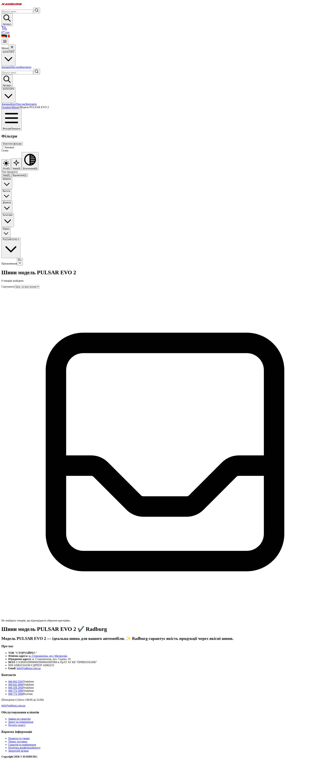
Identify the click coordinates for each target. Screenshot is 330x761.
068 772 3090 (15, 693)
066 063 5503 (15, 681)
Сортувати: (8, 286)
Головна (6, 107)
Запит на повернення (20, 721)
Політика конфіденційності (24, 747)
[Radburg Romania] (8, 37)
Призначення (9, 263)
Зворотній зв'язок (18, 750)
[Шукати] (36, 10)
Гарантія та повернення (22, 744)
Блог (13, 104)
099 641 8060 (15, 684)
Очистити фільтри (12, 143)
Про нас (15, 67)
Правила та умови (19, 738)
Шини (15, 107)
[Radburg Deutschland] (3, 37)
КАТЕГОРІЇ (8, 89)
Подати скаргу (16, 725)
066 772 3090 (15, 690)
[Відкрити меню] (4, 42)
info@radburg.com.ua (29, 668)
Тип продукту (9, 171)
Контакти (25, 67)
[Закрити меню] (12, 47)
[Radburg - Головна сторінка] (11, 5)
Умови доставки (17, 741)
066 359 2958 (15, 687)
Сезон (4, 150)
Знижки (6, 67)
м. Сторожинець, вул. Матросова (48, 655)
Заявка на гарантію (19, 718)
